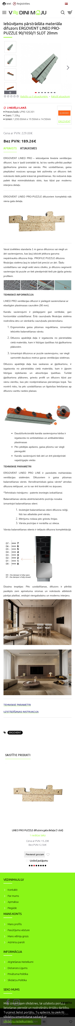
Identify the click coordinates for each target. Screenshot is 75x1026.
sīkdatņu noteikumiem (18, 1021)
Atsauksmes (28, 148)
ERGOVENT (15, 732)
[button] (22, 67)
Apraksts (10, 148)
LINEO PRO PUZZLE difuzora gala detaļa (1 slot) (37, 830)
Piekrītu (66, 1002)
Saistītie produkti (18, 755)
